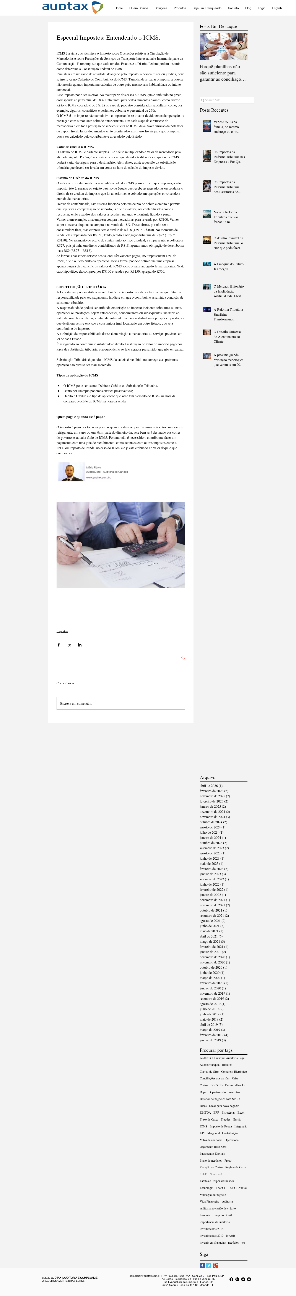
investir (230, 1235)
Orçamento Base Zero (213, 1147)
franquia (205, 1215)
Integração (240, 1126)
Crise (235, 1078)
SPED (203, 1174)
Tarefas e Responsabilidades (217, 1181)
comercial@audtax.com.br (145, 1275)
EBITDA (205, 1112)
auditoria (227, 1201)
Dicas (203, 1106)
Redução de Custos (211, 1167)
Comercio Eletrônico (234, 1071)
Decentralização (234, 1085)
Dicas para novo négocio (224, 1106)
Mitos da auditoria (211, 1140)
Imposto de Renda (221, 1126)
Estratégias (228, 1112)
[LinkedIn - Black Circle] (237, 1279)
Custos (204, 1085)
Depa (203, 1092)
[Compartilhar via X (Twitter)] (69, 645)
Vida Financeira (209, 1201)
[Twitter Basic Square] (208, 1265)
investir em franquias (213, 1242)
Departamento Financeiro (224, 1092)
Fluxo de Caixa (209, 1119)
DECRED (216, 1085)
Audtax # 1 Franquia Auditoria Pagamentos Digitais (223, 1058)
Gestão (237, 1119)
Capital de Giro (209, 1071)
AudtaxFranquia (210, 1065)
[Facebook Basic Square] (202, 1265)
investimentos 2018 (211, 1229)
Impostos (62, 631)
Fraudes (225, 1119)
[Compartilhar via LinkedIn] (80, 645)
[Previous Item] (207, 46)
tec (243, 1242)
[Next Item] (240, 46)
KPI (202, 1133)
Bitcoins (227, 1065)
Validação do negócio (213, 1195)
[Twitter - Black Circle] (243, 1279)
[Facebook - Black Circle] (231, 1279)
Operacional (232, 1140)
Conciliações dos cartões (214, 1078)
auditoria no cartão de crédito (218, 1208)
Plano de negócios (211, 1160)
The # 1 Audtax (237, 1188)
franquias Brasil (222, 1215)
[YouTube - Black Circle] (249, 1279)
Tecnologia (206, 1188)
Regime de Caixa (235, 1167)
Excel (240, 1112)
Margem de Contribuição (222, 1133)
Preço (227, 1160)
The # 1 (220, 1188)
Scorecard (216, 1174)
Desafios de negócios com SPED (220, 1099)
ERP (216, 1112)
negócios (233, 1242)
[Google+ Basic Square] (215, 1265)
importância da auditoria (215, 1222)
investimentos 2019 (211, 1235)
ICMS (203, 1126)
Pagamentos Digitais (212, 1153)
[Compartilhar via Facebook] (59, 645)
